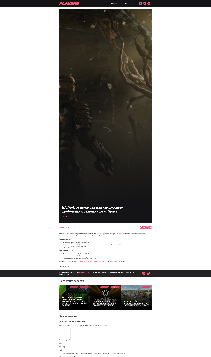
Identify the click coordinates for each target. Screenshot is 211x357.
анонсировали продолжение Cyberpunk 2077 (92, 261)
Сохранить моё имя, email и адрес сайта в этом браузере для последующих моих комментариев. (93, 353)
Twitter (89, 272)
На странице (121, 234)
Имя (61, 343)
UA (132, 4)
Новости (114, 4)
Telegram (81, 272)
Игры (67, 266)
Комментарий (64, 340)
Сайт (61, 350)
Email (61, 346)
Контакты (124, 4)
